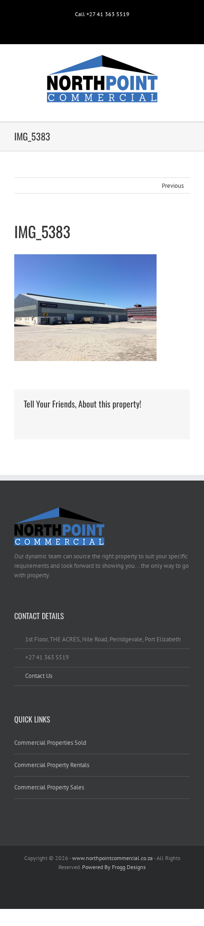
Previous (173, 186)
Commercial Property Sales (49, 787)
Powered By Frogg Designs (114, 866)
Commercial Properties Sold (50, 743)
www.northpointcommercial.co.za (112, 857)
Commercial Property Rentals (51, 765)
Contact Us (38, 676)
